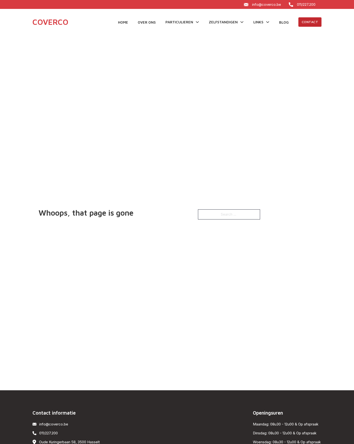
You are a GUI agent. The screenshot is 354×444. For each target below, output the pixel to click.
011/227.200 (306, 4)
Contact (310, 22)
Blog (284, 22)
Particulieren (179, 22)
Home (123, 22)
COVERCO (50, 22)
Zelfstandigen (223, 22)
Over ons (147, 22)
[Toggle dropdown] (197, 22)
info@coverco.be (266, 4)
